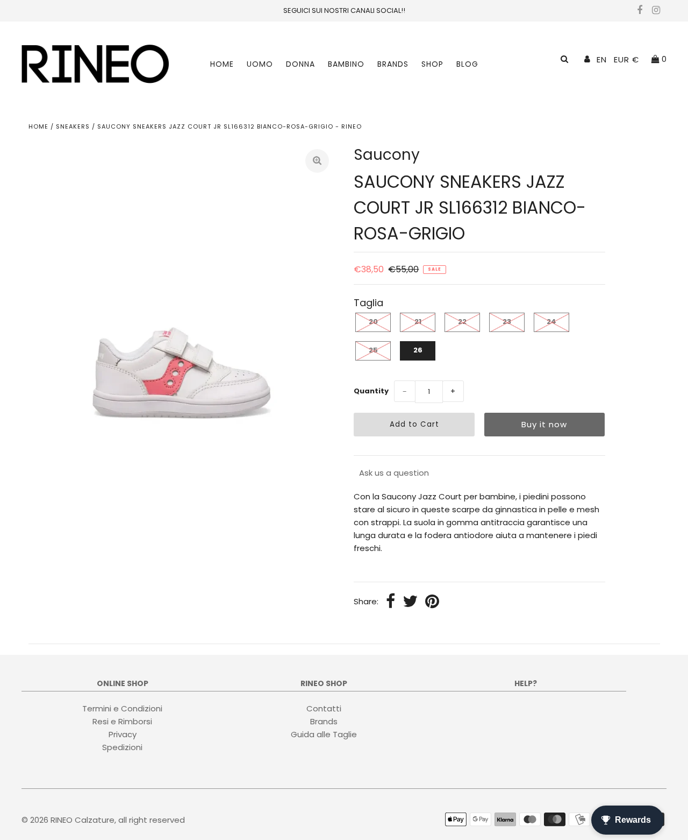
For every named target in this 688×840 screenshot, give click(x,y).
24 (551, 321)
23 (507, 321)
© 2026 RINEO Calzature (68, 819)
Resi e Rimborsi (122, 720)
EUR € (626, 59)
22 (462, 321)
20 (373, 321)
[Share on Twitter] (410, 602)
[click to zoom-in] (317, 161)
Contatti (323, 708)
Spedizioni (122, 746)
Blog (467, 64)
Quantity (371, 391)
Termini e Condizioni (122, 708)
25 (373, 350)
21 (417, 321)
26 (417, 350)
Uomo (260, 64)
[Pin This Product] (432, 602)
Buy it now (544, 424)
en (602, 59)
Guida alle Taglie (324, 733)
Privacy (123, 733)
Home (222, 64)
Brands (392, 64)
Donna (300, 64)
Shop (432, 64)
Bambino (346, 64)
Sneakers (73, 126)
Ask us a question (394, 472)
